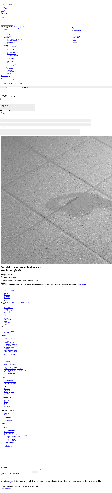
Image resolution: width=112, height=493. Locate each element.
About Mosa (10, 58)
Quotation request (11, 54)
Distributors (10, 68)
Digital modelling (11, 52)
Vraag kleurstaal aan (6, 488)
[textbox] (8, 80)
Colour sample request (13, 55)
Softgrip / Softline (12, 277)
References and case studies (14, 39)
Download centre (11, 46)
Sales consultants (11, 71)
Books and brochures (12, 51)
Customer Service (81, 284)
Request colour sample (6, 26)
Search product (77, 30)
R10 (2, 105)
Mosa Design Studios (12, 70)
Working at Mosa (11, 65)
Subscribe (34, 472)
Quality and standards (12, 62)
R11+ (6, 105)
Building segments (12, 40)
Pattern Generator (11, 49)
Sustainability (10, 60)
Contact (9, 73)
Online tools (10, 48)
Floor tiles (76, 32)
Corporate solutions (12, 64)
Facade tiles (10, 36)
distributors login (5, 76)
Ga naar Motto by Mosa (7, 482)
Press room (10, 61)
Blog (8, 43)
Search (25, 87)
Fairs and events (11, 42)
